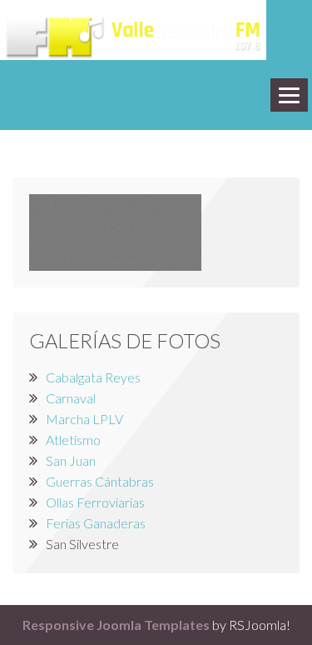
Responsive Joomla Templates (116, 624)
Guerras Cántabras (100, 481)
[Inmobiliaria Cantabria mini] (115, 230)
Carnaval (71, 398)
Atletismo (73, 440)
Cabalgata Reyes (93, 377)
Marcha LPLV (84, 419)
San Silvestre (82, 544)
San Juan (71, 460)
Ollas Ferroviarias (95, 502)
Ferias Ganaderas (96, 523)
